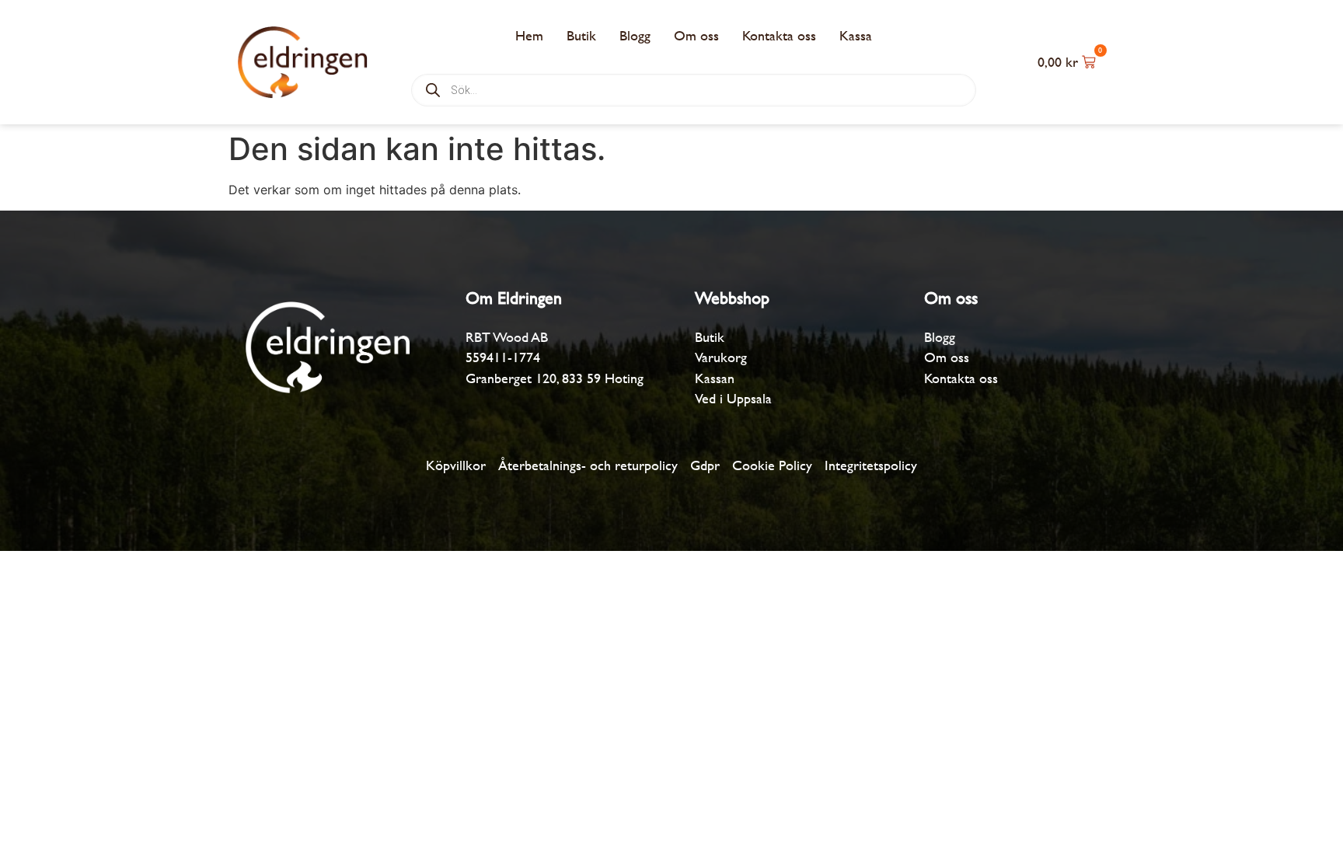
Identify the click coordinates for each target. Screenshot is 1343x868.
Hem (529, 35)
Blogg (635, 35)
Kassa (855, 35)
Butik (581, 35)
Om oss (696, 35)
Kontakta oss (779, 35)
